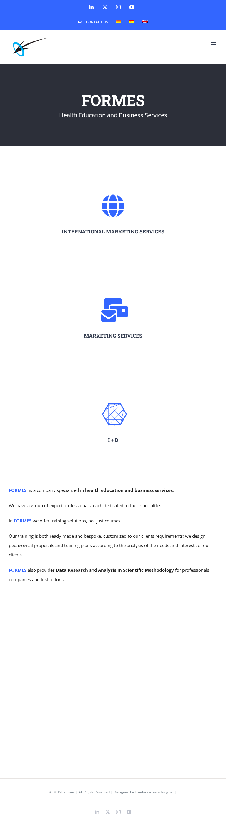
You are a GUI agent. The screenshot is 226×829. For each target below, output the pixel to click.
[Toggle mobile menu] (214, 44)
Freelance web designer (154, 792)
